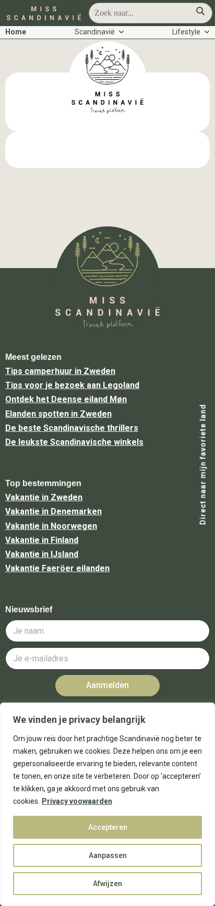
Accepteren (107, 827)
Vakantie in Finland (41, 540)
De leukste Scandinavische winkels (74, 442)
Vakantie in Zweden (43, 497)
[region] (107, 804)
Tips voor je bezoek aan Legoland (72, 385)
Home (15, 32)
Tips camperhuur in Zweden (60, 371)
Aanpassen (108, 855)
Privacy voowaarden (77, 801)
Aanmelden (107, 685)
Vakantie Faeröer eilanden (57, 568)
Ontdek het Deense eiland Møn (66, 399)
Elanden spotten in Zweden (58, 414)
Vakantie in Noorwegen (51, 526)
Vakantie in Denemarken (53, 511)
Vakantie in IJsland (41, 554)
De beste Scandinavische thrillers (71, 428)
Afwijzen (107, 883)
